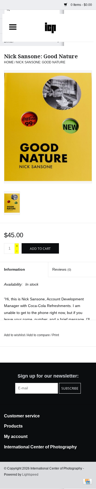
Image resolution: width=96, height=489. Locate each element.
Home (9, 62)
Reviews (61, 269)
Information (14, 269)
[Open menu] (12, 26)
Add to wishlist (15, 335)
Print (55, 335)
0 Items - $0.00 (81, 5)
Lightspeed (30, 474)
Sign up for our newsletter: (48, 376)
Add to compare (39, 335)
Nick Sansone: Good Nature (40, 62)
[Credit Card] (86, 481)
